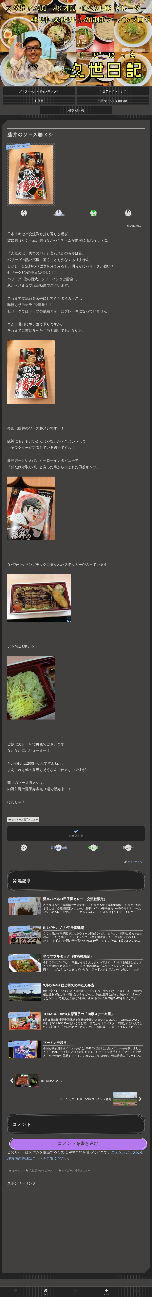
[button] (128, 213)
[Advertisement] (76, 1227)
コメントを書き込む (78, 1143)
